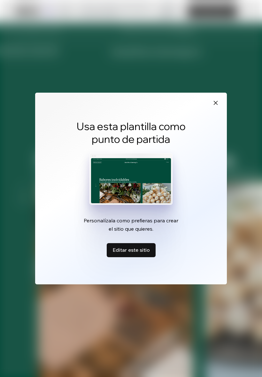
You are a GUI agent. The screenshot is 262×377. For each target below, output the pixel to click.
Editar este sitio (131, 250)
